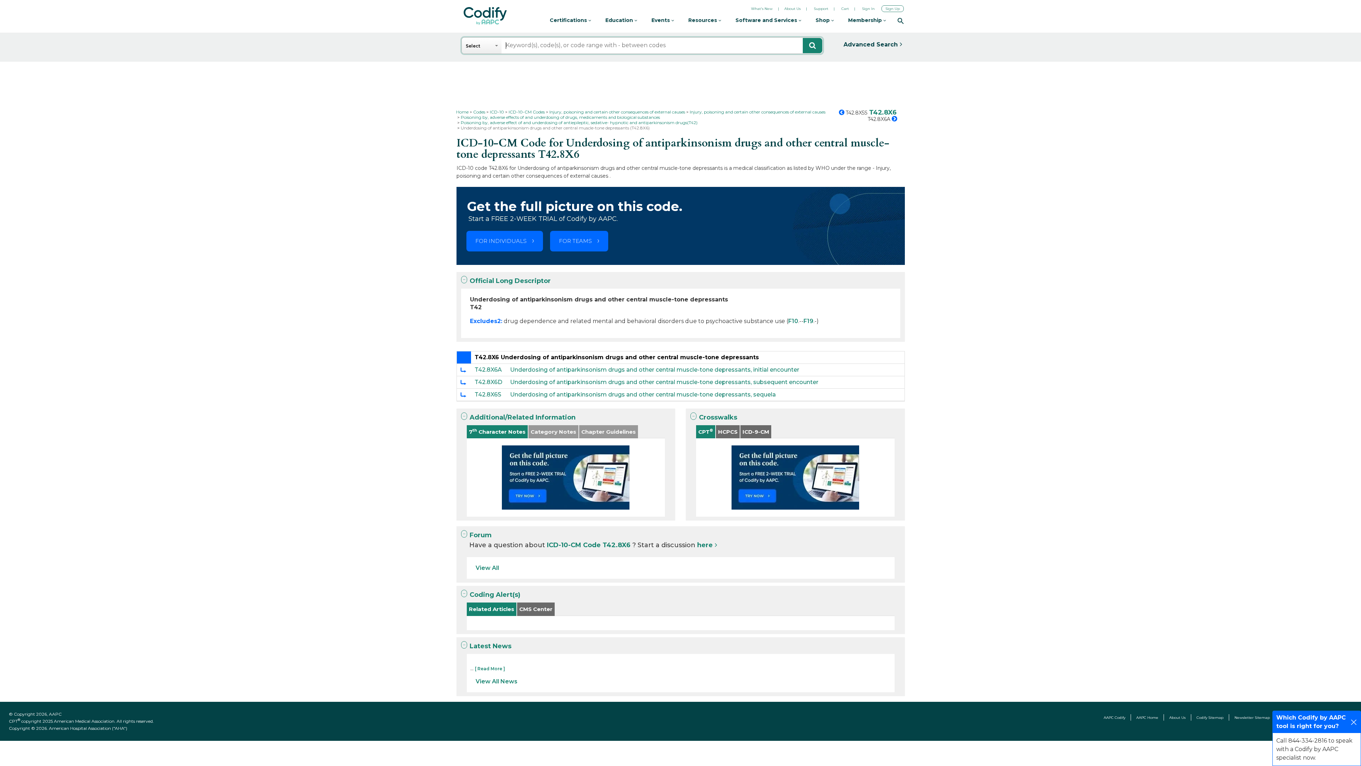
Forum (481, 535)
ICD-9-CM (756, 431)
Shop (823, 20)
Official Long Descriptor (510, 281)
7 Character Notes (497, 431)
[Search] (900, 20)
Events (661, 20)
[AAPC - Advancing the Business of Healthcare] (485, 16)
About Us (792, 8)
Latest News (490, 646)
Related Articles (491, 609)
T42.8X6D (488, 382)
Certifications (569, 20)
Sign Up (892, 8)
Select (473, 46)
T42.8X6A (488, 369)
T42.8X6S (488, 394)
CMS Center (536, 609)
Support (821, 8)
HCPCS (728, 431)
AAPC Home (1147, 717)
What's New (762, 8)
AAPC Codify (1114, 717)
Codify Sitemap (1210, 717)
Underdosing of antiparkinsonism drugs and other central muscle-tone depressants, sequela (643, 394)
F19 (808, 321)
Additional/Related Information (523, 417)
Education (619, 20)
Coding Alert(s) (495, 595)
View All (487, 568)
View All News (496, 681)
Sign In (868, 8)
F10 (793, 321)
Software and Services (767, 20)
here (705, 545)
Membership (865, 20)
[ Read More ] (490, 668)
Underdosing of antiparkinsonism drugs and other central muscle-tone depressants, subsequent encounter (664, 382)
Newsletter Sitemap (1252, 717)
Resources (703, 20)
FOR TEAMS (575, 241)
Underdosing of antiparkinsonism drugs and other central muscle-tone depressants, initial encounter (654, 369)
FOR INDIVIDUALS (501, 241)
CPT (705, 431)
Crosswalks (718, 417)
